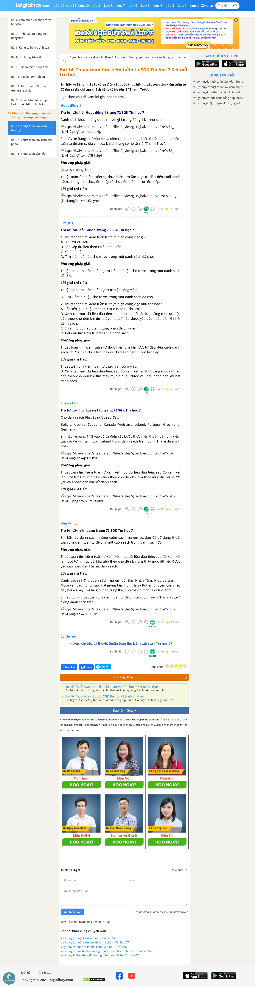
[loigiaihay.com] (32, 7)
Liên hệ (25, 973)
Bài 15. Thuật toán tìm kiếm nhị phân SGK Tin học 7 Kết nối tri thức (112, 687)
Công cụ (207, 5)
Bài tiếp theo (124, 677)
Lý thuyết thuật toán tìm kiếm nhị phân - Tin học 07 (96, 942)
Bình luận (70, 667)
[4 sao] (180, 666)
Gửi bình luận (72, 911)
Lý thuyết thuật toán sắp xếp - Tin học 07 (89, 938)
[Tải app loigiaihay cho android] (206, 63)
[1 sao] (167, 666)
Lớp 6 (133, 5)
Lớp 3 (170, 5)
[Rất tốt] (152, 208)
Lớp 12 (59, 5)
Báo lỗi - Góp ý (124, 710)
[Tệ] (133, 208)
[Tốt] (146, 208)
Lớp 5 (145, 5)
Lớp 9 (96, 5)
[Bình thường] (139, 208)
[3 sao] (176, 666)
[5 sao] (185, 666)
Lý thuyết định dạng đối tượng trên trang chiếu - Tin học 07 (101, 955)
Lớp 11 (71, 5)
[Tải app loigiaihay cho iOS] (233, 63)
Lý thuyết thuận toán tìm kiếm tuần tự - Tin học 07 (95, 947)
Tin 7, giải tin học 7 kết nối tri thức (88, 57)
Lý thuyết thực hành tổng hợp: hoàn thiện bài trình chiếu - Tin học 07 (107, 951)
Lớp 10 (83, 5)
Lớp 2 (182, 5)
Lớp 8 (108, 5)
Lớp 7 (120, 5)
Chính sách (45, 973)
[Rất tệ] (127, 208)
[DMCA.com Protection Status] (94, 981)
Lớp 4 (157, 5)
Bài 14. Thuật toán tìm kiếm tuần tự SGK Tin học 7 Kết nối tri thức (123, 72)
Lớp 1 (194, 5)
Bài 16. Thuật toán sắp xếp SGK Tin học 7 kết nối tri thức (104, 696)
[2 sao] (172, 666)
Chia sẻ (88, 667)
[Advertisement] (221, 165)
